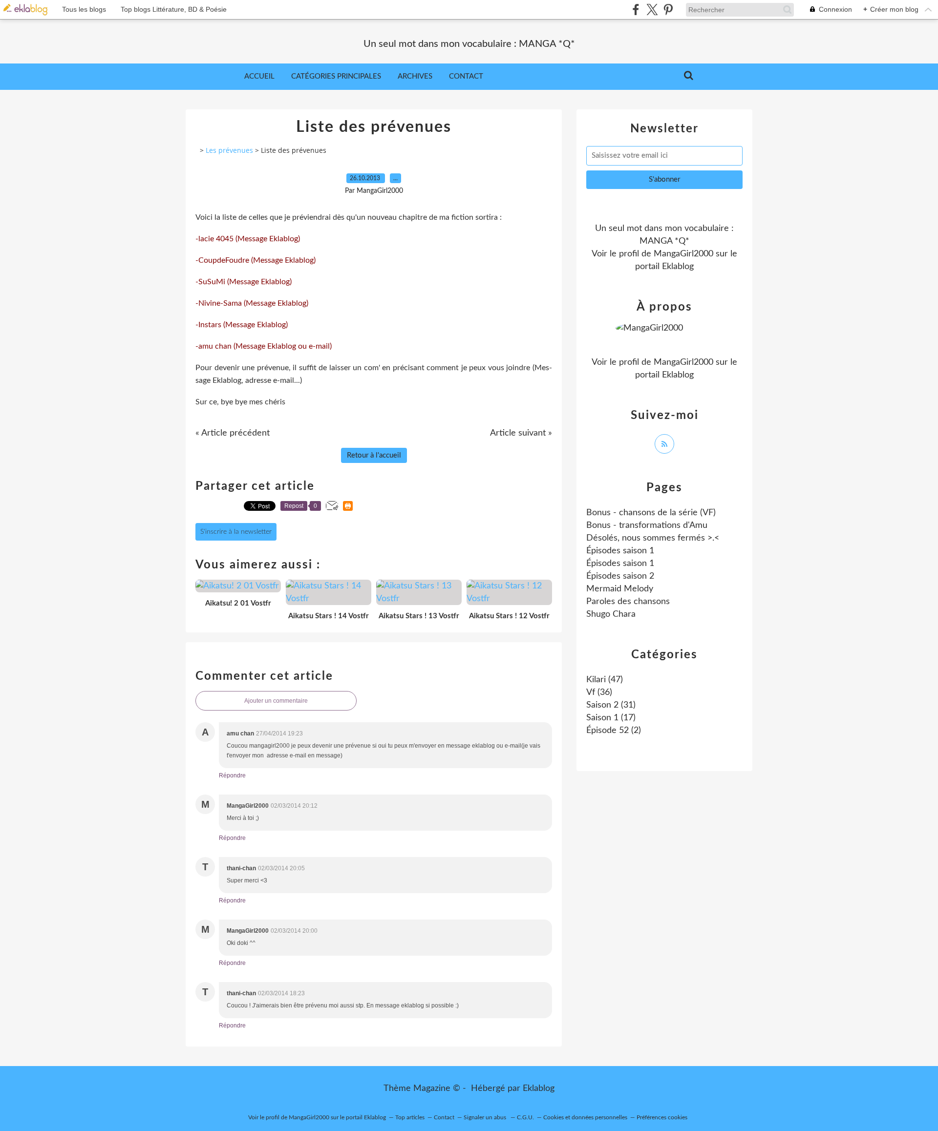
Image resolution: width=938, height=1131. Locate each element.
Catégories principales (336, 76)
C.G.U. (525, 1117)
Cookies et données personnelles (585, 1117)
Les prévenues (229, 150)
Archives (415, 76)
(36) (599, 692)
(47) (604, 679)
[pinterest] (668, 9)
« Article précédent (232, 433)
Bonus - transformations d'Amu (646, 525)
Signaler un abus (486, 1117)
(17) (611, 717)
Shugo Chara (611, 614)
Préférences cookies (662, 1117)
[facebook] (636, 9)
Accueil (259, 76)
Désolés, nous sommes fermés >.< (652, 538)
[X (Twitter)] (652, 9)
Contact (466, 76)
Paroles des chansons (628, 601)
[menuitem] (259, 76)
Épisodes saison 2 (620, 576)
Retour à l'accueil (374, 455)
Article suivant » (521, 433)
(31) (611, 705)
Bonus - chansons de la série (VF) (651, 512)
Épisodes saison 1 (620, 550)
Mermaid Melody (619, 589)
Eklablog (538, 1088)
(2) (613, 730)
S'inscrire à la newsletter (236, 531)
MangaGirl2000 (683, 254)
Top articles (410, 1117)
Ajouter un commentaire (276, 700)
